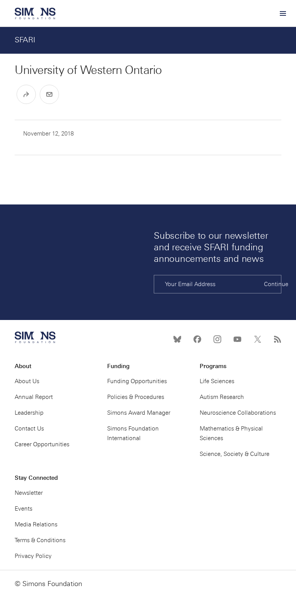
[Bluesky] (177, 339)
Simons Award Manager (138, 412)
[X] (257, 339)
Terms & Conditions (40, 540)
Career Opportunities (42, 444)
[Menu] (282, 13)
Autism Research (222, 397)
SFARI (25, 39)
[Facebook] (197, 339)
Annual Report (34, 397)
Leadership (29, 412)
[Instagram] (217, 339)
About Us (27, 381)
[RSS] (277, 339)
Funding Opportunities (137, 381)
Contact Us (29, 428)
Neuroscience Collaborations (238, 412)
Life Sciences (217, 381)
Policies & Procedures (135, 397)
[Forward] (26, 94)
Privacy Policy (33, 556)
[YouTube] (237, 339)
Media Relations (36, 524)
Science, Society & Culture (234, 454)
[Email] (49, 94)
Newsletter (29, 492)
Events (23, 508)
